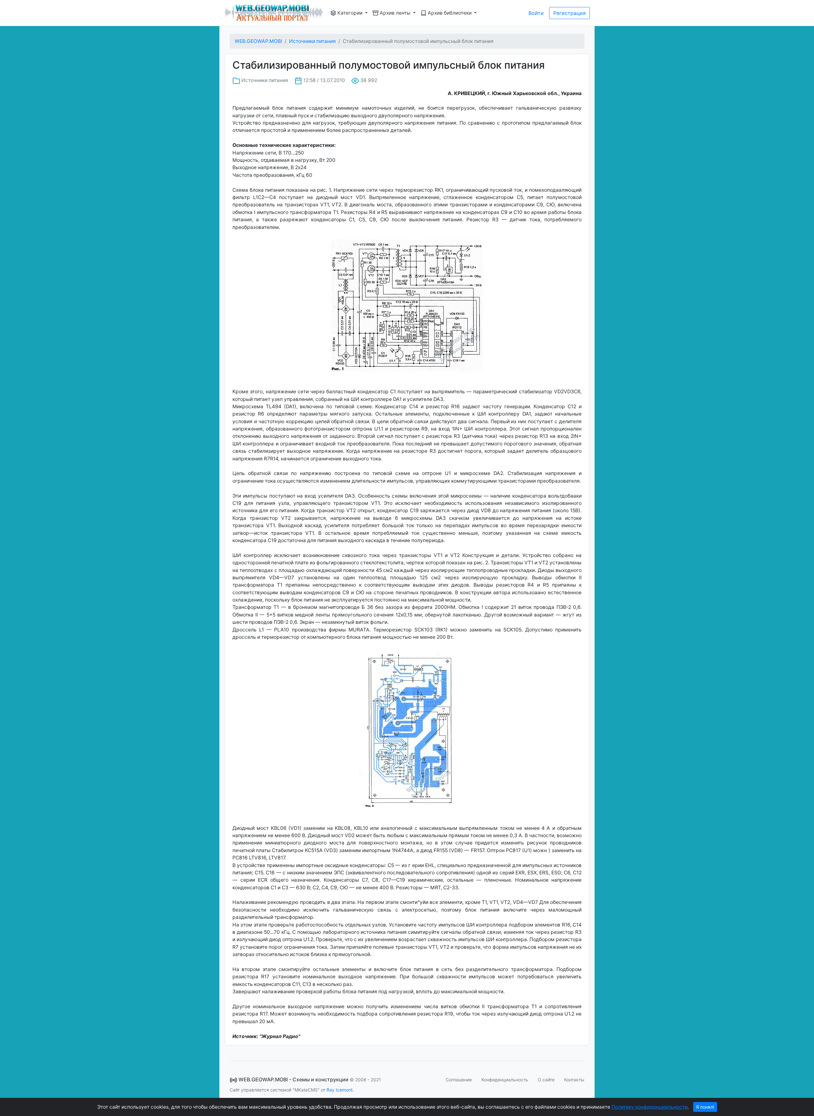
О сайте (546, 1079)
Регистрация (569, 13)
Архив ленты (395, 13)
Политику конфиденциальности (649, 1107)
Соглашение (459, 1079)
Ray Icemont (340, 1089)
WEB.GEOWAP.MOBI (258, 41)
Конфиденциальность (504, 1079)
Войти (536, 13)
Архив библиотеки (449, 13)
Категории (350, 13)
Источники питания (312, 41)
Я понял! (705, 1107)
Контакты (574, 1079)
